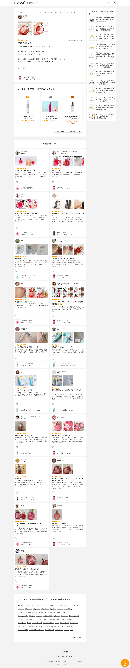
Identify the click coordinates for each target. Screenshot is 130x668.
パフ (35, 626)
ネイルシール (29, 619)
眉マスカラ (64, 616)
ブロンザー (21, 609)
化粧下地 (20, 605)
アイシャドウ (45, 612)
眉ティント (57, 616)
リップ (57, 623)
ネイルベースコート (53, 619)
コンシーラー (45, 605)
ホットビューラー (23, 616)
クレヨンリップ (64, 623)
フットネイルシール (66, 619)
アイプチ (32, 616)
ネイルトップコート (40, 619)
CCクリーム (36, 609)
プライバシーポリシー (68, 661)
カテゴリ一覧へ (77, 637)
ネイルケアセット (37, 623)
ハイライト (64, 605)
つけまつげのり (48, 616)
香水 (71, 630)
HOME (65, 652)
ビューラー (30, 626)
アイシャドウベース (56, 612)
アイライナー (36, 612)
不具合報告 (80, 661)
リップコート (22, 626)
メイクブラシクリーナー (36, 630)
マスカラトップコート (24, 612)
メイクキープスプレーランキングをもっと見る (68, 132)
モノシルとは (69, 656)
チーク (38, 605)
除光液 (29, 623)
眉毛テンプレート (74, 616)
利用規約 (57, 661)
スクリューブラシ (23, 630)
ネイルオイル (22, 623)
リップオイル (74, 623)
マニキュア (21, 619)
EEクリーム (53, 609)
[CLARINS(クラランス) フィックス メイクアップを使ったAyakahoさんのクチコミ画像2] (41, 28)
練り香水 (66, 630)
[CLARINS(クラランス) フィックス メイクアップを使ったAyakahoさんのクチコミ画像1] (25, 28)
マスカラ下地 (68, 609)
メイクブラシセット (44, 626)
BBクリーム (28, 609)
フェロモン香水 (49, 630)
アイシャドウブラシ (57, 626)
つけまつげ (39, 616)
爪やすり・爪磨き (48, 623)
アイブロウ (66, 612)
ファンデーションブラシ (71, 626)
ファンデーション (29, 605)
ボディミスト (59, 630)
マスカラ (60, 609)
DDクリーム (45, 609)
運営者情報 (50, 661)
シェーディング (73, 605)
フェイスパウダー (55, 605)
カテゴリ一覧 (60, 656)
